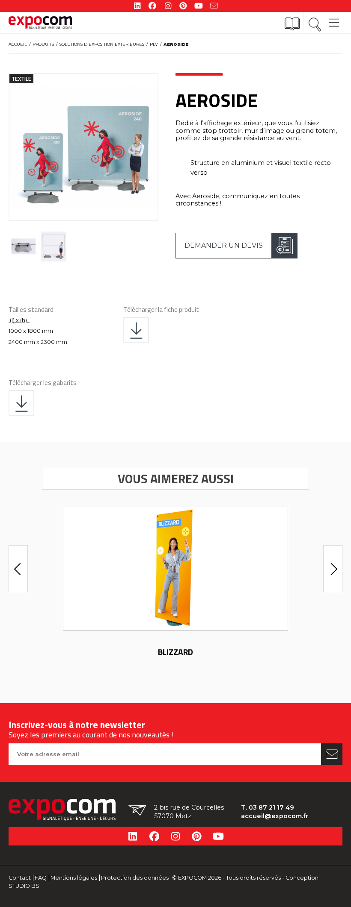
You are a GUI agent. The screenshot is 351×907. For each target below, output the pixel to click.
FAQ (41, 878)
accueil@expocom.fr (274, 816)
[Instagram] (168, 5)
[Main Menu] (333, 18)
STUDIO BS (24, 886)
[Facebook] (152, 5)
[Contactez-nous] (214, 5)
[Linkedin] (137, 5)
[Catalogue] (292, 24)
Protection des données (135, 878)
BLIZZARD (175, 652)
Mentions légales (74, 878)
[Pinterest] (183, 5)
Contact (20, 878)
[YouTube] (198, 5)
